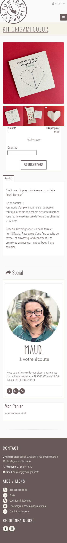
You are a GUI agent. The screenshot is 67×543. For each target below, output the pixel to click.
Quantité (12, 147)
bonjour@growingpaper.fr (26, 472)
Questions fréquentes (20, 500)
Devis (12, 495)
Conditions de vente (19, 511)
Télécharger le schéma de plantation (27, 506)
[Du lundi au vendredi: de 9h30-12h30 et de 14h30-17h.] (22, 391)
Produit (8, 178)
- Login (59, 3)
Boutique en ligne (18, 489)
